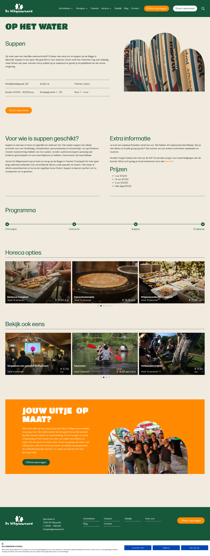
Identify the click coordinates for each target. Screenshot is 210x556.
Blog (126, 8)
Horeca (105, 8)
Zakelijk (118, 8)
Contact (135, 8)
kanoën (168, 161)
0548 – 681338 (53, 525)
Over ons (149, 518)
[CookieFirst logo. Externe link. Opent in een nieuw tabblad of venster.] (3, 544)
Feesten (95, 8)
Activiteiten (64, 8)
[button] (6, 282)
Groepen (80, 8)
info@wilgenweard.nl (53, 529)
